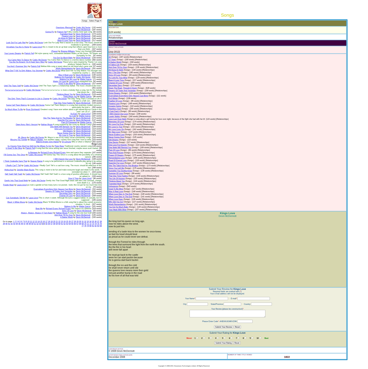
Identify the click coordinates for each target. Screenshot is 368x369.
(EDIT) (115, 22)
